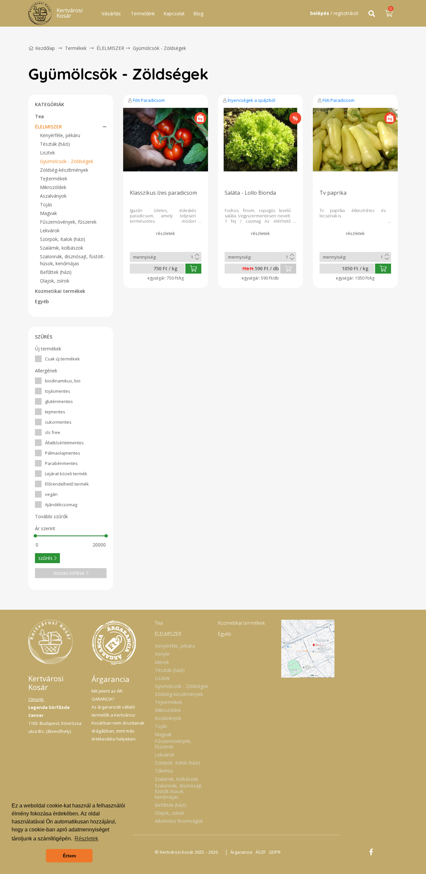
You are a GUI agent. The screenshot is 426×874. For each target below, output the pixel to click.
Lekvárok (50, 230)
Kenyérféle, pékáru (60, 135)
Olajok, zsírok (54, 281)
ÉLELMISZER (110, 48)
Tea (39, 116)
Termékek (76, 48)
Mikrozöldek (53, 187)
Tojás (46, 204)
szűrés (45, 558)
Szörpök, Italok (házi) (62, 239)
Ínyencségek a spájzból (251, 100)
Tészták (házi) (55, 144)
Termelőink (143, 13)
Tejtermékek (53, 178)
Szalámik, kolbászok (61, 248)
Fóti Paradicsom (149, 100)
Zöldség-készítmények (64, 170)
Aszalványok (53, 196)
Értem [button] (69, 855)
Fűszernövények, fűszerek (68, 222)
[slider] (35, 536)
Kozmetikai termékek (60, 291)
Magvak (48, 213)
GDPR (275, 852)
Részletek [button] (86, 838)
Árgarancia (241, 852)
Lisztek (47, 152)
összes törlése (69, 573)
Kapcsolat (174, 13)
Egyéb (42, 301)
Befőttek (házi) (56, 272)
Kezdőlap (45, 48)
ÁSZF (261, 852)
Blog (198, 13)
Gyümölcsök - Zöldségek (159, 48)
